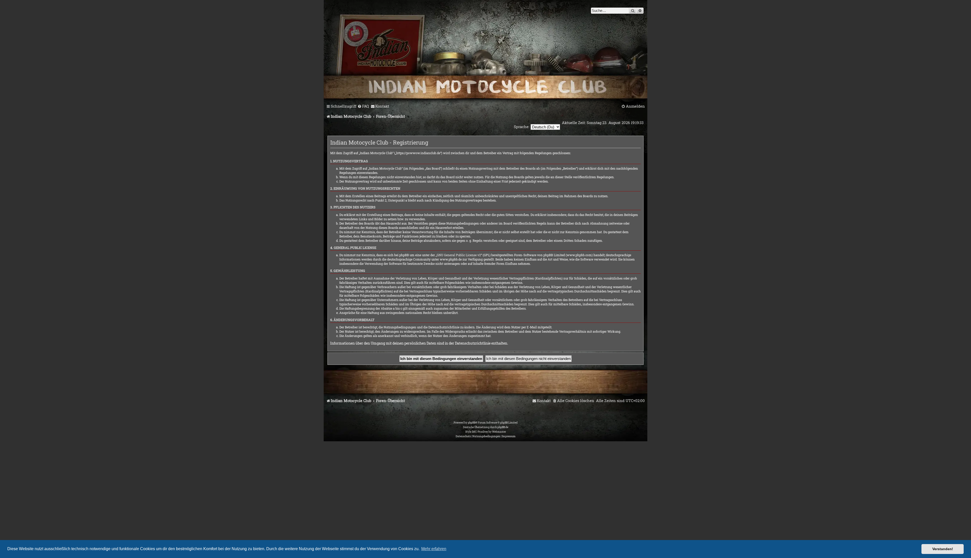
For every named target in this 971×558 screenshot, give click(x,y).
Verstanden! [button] (942, 549)
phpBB (471, 422)
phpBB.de (502, 427)
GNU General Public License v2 (459, 255)
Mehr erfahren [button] (433, 549)
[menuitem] (363, 106)
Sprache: (521, 126)
